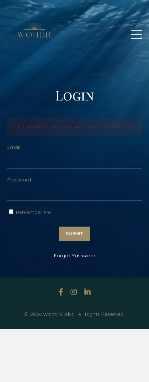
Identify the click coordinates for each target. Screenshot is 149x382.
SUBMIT (74, 233)
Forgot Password (74, 255)
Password (19, 179)
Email (13, 147)
